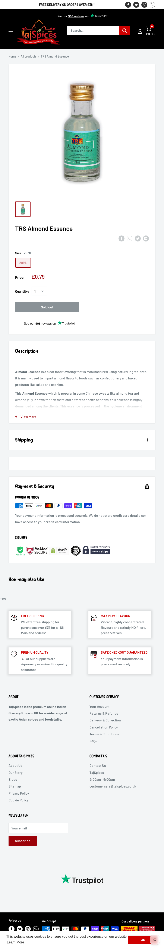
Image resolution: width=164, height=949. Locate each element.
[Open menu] (11, 31)
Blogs (13, 779)
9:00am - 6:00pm (102, 779)
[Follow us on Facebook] (128, 4)
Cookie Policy (19, 800)
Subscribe (22, 841)
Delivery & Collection (105, 720)
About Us (15, 765)
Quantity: (22, 291)
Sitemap (15, 786)
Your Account (99, 706)
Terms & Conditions (104, 734)
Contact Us (97, 765)
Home (12, 56)
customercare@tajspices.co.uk (112, 786)
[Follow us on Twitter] (136, 4)
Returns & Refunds (103, 713)
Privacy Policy (19, 793)
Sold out (47, 307)
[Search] (124, 30)
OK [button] (143, 940)
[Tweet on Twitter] (138, 238)
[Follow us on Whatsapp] (152, 4)
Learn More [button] (15, 942)
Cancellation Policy (103, 727)
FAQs (93, 741)
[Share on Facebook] (121, 238)
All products (29, 56)
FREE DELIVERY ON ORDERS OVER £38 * (67, 4)
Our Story (16, 772)
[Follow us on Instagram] (144, 4)
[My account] (140, 31)
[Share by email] (146, 238)
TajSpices (96, 772)
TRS (3, 599)
